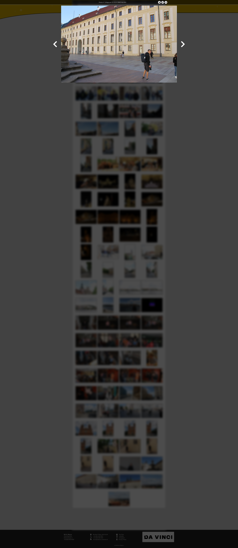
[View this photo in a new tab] (162, 2)
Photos (101, 2)
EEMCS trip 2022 (122, 2)
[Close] (166, 2)
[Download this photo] (159, 2)
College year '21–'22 (110, 2)
